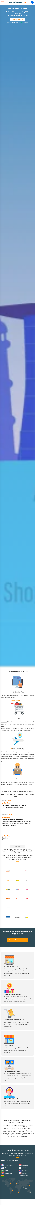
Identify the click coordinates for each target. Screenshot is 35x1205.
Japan (24, 1167)
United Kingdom (9, 1165)
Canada (24, 1173)
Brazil (6, 1170)
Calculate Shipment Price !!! (17, 940)
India (6, 1176)
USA (6, 1167)
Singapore (25, 1165)
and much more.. (24, 1175)
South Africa (8, 1173)
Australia (24, 1170)
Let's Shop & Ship (17, 19)
